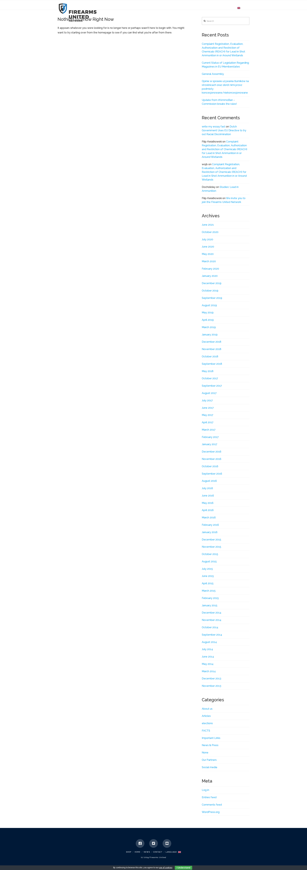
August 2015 (209, 561)
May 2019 (207, 312)
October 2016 (210, 466)
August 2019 (209, 305)
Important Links (211, 738)
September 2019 (212, 297)
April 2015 (207, 583)
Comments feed (212, 804)
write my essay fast (213, 126)
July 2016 (207, 488)
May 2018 (207, 371)
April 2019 (208, 319)
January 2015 (209, 605)
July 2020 (207, 239)
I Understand (183, 868)
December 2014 (211, 612)
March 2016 (209, 517)
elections (207, 723)
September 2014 (212, 634)
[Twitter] (153, 843)
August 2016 (209, 480)
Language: (172, 852)
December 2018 (211, 341)
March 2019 (209, 327)
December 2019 (211, 283)
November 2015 (211, 546)
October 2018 (210, 356)
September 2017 (212, 385)
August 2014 (209, 642)
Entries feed (209, 797)
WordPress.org (211, 812)
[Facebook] (140, 843)
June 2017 (208, 407)
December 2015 (211, 539)
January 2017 (209, 444)
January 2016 (209, 532)
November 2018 (211, 349)
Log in (205, 789)
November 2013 (211, 685)
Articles (206, 715)
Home (137, 852)
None (205, 752)
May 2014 (207, 663)
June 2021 (208, 224)
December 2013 (211, 678)
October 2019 (210, 290)
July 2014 (207, 649)
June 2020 (208, 246)
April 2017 (207, 422)
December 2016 (211, 451)
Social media (209, 767)
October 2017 (210, 378)
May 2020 (208, 254)
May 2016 (207, 502)
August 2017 (209, 393)
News (147, 852)
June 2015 (208, 576)
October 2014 (210, 627)
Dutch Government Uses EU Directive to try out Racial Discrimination (224, 130)
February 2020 (210, 268)
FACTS (206, 730)
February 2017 (210, 437)
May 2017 (207, 415)
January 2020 (210, 275)
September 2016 (212, 473)
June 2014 (208, 656)
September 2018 (212, 363)
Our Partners (209, 759)
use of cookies (165, 867)
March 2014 (209, 671)
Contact (157, 852)
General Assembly (213, 73)
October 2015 (210, 554)
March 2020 (209, 261)
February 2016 (210, 524)
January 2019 (209, 334)
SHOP (128, 852)
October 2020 (210, 232)
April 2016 (208, 510)
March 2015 (209, 590)
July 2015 (207, 568)
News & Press (210, 745)
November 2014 (211, 620)
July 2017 (207, 400)
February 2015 (210, 598)
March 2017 (209, 429)
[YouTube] (167, 843)
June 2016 (208, 495)
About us (207, 708)
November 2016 (211, 459)
